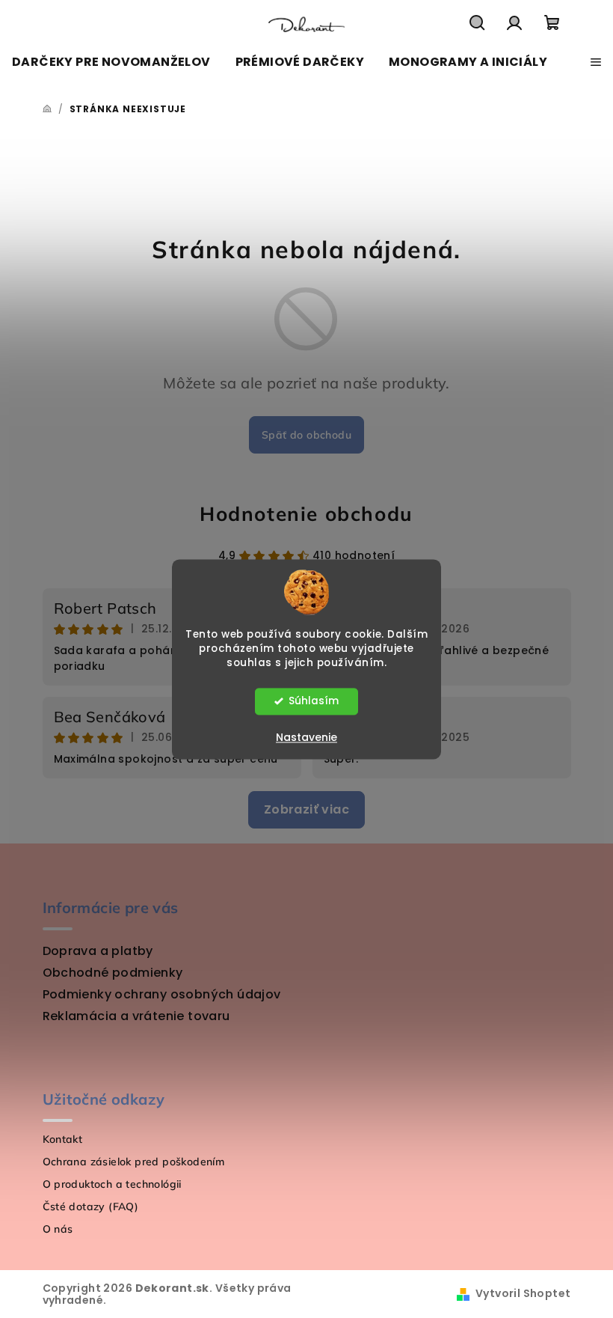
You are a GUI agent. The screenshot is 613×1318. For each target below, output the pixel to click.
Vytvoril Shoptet (522, 1293)
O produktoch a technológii (112, 1184)
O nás (58, 1229)
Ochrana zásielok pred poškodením (134, 1161)
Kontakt (63, 1139)
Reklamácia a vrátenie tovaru (136, 1016)
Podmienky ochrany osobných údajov (162, 994)
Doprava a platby (98, 950)
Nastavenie (306, 737)
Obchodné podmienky (113, 972)
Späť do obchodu (306, 435)
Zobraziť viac (306, 809)
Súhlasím (314, 701)
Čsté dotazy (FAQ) (91, 1206)
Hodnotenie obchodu (306, 513)
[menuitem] (111, 62)
